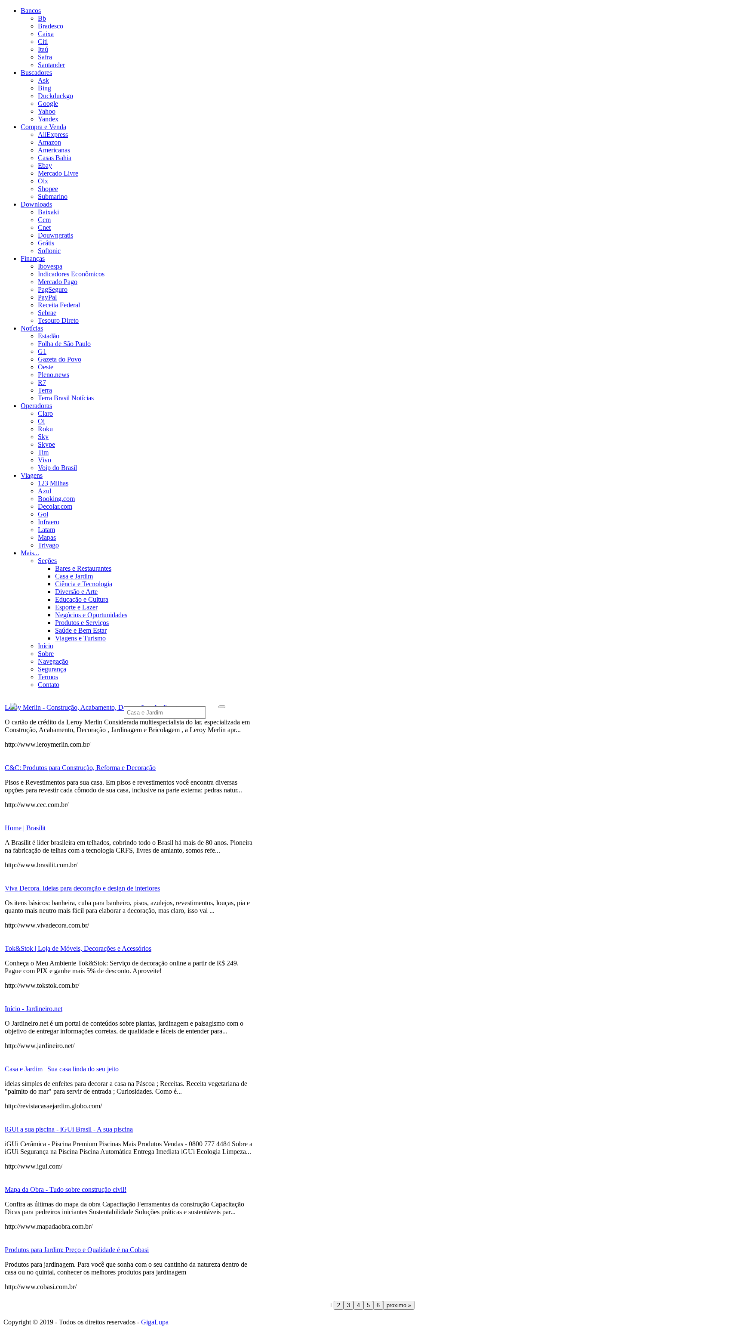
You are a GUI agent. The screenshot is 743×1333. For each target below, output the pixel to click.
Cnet (44, 227)
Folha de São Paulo (64, 343)
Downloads (36, 204)
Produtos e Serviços (82, 622)
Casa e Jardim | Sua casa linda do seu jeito (62, 1069)
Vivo (44, 460)
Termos (48, 676)
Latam (46, 529)
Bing (44, 88)
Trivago (48, 545)
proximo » (399, 1305)
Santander (51, 64)
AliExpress (53, 134)
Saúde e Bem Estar (81, 630)
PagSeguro (53, 289)
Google (48, 103)
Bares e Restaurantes (83, 568)
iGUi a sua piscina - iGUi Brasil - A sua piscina (69, 1129)
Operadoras (36, 405)
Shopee (48, 188)
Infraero (48, 522)
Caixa (46, 33)
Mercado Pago (57, 281)
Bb (42, 18)
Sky (43, 436)
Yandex (48, 119)
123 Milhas (53, 483)
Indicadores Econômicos (71, 274)
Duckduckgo (55, 95)
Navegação (53, 661)
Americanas (54, 150)
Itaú (43, 49)
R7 (42, 382)
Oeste (45, 367)
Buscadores (36, 72)
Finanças (33, 258)
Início (45, 645)
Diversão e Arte (76, 591)
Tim (43, 452)
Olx (43, 181)
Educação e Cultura (81, 599)
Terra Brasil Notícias (66, 398)
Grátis (46, 243)
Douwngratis (55, 235)
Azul (44, 491)
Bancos (31, 10)
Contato (48, 684)
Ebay (45, 165)
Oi (41, 421)
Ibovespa (50, 266)
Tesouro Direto (58, 320)
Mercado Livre (58, 173)
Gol (43, 514)
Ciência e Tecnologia (83, 584)
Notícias (32, 328)
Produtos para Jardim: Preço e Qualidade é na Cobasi (77, 1249)
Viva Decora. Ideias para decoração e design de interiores (82, 888)
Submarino (53, 196)
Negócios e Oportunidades (91, 615)
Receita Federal (59, 305)
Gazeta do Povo (59, 359)
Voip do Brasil (57, 467)
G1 (42, 351)
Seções (47, 560)
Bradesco (50, 26)
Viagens (32, 475)
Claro (45, 413)
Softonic (49, 250)
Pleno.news (53, 374)
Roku (45, 429)
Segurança (52, 669)
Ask (43, 80)
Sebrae (47, 312)
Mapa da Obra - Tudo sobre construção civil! (65, 1189)
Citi (43, 41)
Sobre (46, 653)
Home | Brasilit (25, 828)
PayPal (47, 297)
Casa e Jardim (74, 576)
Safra (45, 57)
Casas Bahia (54, 157)
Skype (46, 444)
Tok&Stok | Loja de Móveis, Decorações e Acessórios (78, 948)
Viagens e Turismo (80, 638)
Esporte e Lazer (76, 607)
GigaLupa (155, 1322)
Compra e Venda (43, 126)
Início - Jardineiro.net (33, 1008)
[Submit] (221, 706)
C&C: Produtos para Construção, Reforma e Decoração (80, 767)
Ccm (44, 219)
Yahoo (46, 111)
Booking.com (56, 498)
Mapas (47, 537)
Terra (45, 390)
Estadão (48, 336)
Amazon (49, 142)
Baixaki (48, 212)
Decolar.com (55, 506)
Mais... (30, 553)
